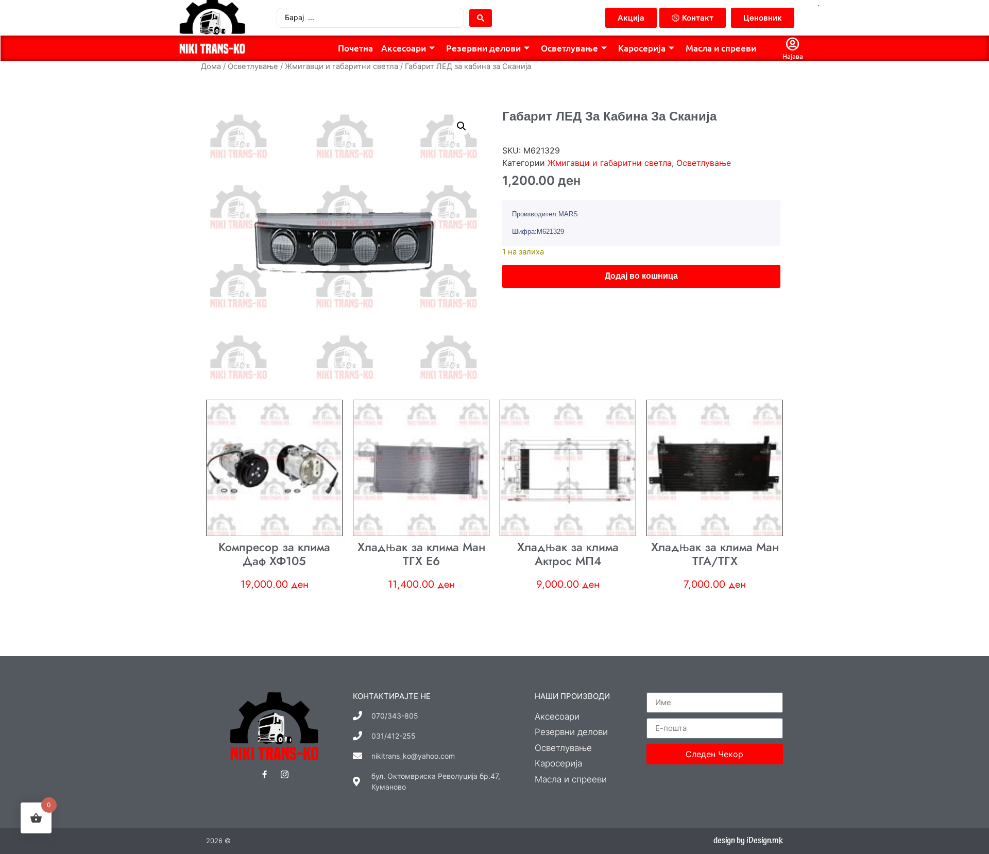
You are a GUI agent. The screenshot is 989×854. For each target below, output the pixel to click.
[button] (461, 126)
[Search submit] (480, 18)
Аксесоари (403, 48)
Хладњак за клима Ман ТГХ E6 (421, 554)
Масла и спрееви (721, 48)
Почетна (355, 48)
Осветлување (569, 48)
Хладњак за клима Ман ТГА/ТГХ (715, 554)
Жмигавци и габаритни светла (341, 66)
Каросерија (642, 48)
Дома (211, 66)
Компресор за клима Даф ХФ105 (274, 554)
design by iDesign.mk (748, 840)
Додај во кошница (641, 275)
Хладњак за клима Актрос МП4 (568, 554)
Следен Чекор (714, 754)
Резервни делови (483, 48)
